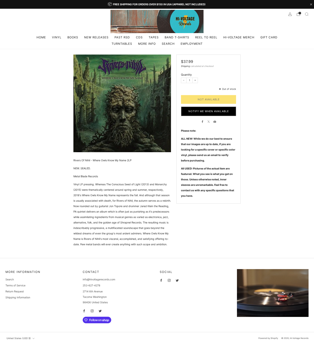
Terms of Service (15, 285)
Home (41, 37)
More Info (147, 43)
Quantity (186, 74)
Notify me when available (208, 111)
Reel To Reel (206, 37)
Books (72, 37)
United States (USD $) (19, 338)
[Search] (307, 14)
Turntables (122, 43)
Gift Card (268, 37)
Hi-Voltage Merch (238, 37)
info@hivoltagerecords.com (99, 279)
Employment (192, 43)
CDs (139, 37)
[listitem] (157, 4)
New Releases (96, 37)
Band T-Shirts (177, 37)
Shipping (185, 66)
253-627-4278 (91, 285)
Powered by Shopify (268, 338)
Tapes (154, 37)
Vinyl (56, 37)
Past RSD (122, 37)
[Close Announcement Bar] (311, 4)
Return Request (14, 291)
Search (168, 43)
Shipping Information (17, 297)
